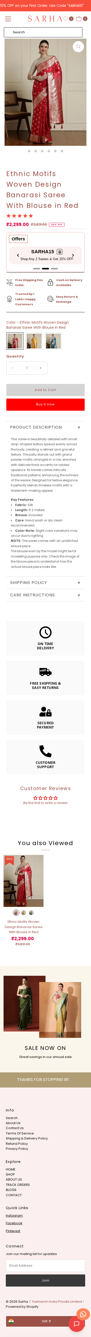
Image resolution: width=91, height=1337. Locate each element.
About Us (13, 1123)
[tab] (36, 268)
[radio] (15, 341)
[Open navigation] (8, 19)
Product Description (46, 427)
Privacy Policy (17, 1149)
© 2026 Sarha (17, 1301)
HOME (10, 1169)
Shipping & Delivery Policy (27, 1138)
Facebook (14, 1223)
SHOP (10, 1174)
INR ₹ (46, 1321)
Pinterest (13, 1231)
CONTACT (14, 1195)
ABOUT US (14, 1179)
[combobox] (43, 32)
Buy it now (45, 404)
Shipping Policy (45, 582)
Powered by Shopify (22, 1306)
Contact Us (15, 1128)
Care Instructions (45, 595)
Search (12, 1118)
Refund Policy (17, 1143)
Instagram (14, 1215)
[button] (58, 252)
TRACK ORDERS (18, 1185)
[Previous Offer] (18, 255)
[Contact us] (83, 1314)
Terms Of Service (20, 1133)
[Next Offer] (73, 255)
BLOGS (11, 1190)
